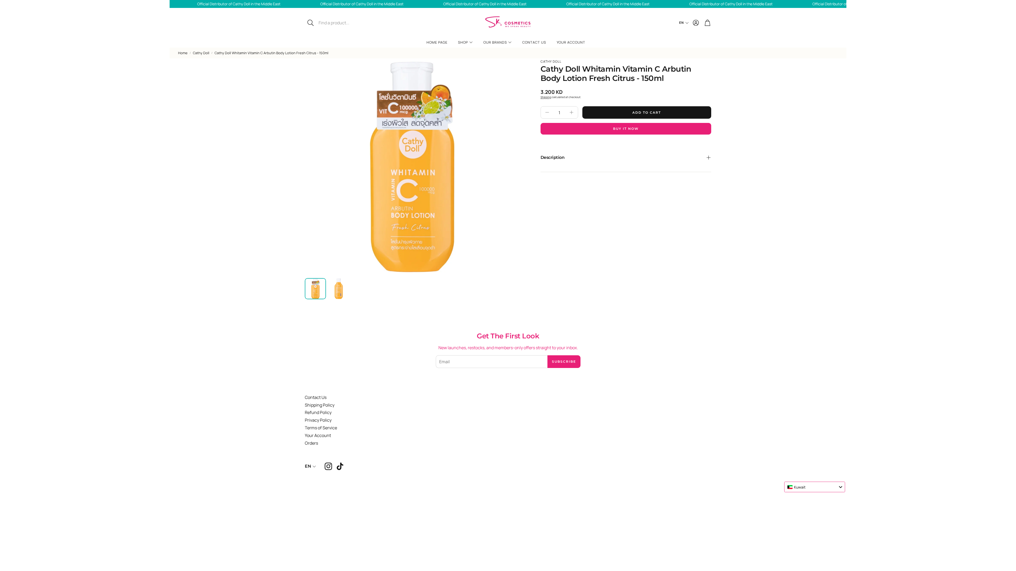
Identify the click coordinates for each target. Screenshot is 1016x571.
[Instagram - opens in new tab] (328, 466)
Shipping (546, 97)
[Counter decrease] (547, 112)
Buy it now (626, 129)
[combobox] (814, 487)
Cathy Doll (201, 53)
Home (183, 53)
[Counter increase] (571, 112)
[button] (340, 22)
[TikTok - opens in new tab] (340, 466)
